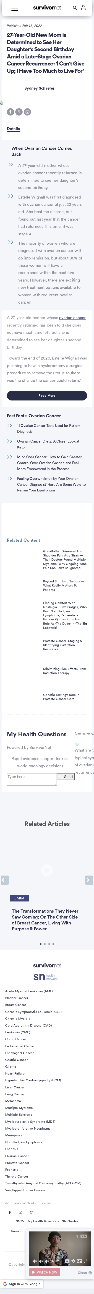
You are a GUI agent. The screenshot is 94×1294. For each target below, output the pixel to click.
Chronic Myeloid (17, 1018)
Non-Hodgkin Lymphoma (23, 1142)
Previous (5, 880)
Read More (47, 395)
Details (13, 129)
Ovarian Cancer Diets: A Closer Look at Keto (48, 444)
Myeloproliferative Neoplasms (27, 1128)
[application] (60, 1248)
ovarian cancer (72, 318)
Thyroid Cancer (16, 1176)
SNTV (20, 1221)
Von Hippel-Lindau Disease (25, 1190)
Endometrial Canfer (20, 1046)
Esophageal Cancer (19, 1053)
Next (89, 880)
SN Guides (70, 1221)
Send (68, 776)
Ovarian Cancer (17, 1156)
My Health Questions (43, 1221)
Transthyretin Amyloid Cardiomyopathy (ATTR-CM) (43, 1183)
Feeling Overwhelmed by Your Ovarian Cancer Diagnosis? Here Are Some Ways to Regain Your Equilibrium (51, 484)
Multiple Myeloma (19, 1108)
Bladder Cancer (16, 998)
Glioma (10, 1066)
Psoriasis (11, 1149)
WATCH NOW (47, 1272)
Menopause (14, 1135)
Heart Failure (15, 1073)
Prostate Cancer (17, 1163)
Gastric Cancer (16, 1060)
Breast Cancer (15, 1005)
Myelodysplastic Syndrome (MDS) (30, 1121)
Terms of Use (20, 1231)
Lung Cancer (14, 1094)
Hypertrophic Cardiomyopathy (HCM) (33, 1080)
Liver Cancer (14, 1087)
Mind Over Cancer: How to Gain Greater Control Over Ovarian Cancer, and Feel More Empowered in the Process (49, 463)
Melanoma (13, 1101)
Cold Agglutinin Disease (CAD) (28, 1025)
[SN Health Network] (47, 977)
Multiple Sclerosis (18, 1114)
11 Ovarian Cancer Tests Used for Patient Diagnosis (49, 428)
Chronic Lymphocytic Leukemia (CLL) (33, 1012)
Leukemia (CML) (17, 1032)
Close (82, 1272)
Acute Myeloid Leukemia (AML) (29, 991)
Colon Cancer (15, 1039)
